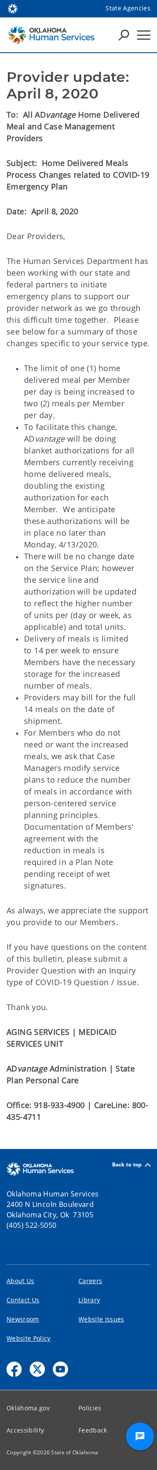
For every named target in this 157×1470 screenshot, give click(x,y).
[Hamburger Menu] (143, 35)
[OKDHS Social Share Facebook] (14, 1369)
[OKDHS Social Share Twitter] (37, 1369)
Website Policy (29, 1338)
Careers (90, 1281)
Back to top (127, 1165)
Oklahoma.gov (28, 1408)
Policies (90, 1408)
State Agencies (128, 8)
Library (89, 1300)
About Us (20, 1281)
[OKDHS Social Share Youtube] (60, 1369)
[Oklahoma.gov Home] (13, 7)
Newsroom (23, 1319)
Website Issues (101, 1319)
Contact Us (23, 1300)
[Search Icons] (124, 35)
